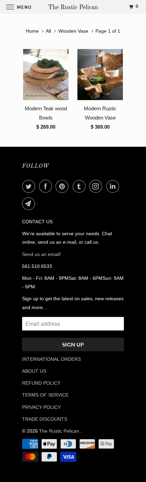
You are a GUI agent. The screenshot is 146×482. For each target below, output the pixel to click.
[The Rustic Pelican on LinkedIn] (114, 186)
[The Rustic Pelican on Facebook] (47, 186)
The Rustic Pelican (59, 431)
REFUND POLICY (41, 383)
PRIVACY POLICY (41, 407)
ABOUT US (34, 371)
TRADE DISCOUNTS (44, 419)
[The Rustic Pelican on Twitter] (30, 186)
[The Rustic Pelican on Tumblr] (80, 186)
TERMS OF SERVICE (45, 395)
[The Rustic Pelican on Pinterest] (63, 186)
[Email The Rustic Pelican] (30, 203)
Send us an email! (41, 254)
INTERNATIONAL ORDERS (51, 359)
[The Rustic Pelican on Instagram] (97, 186)
